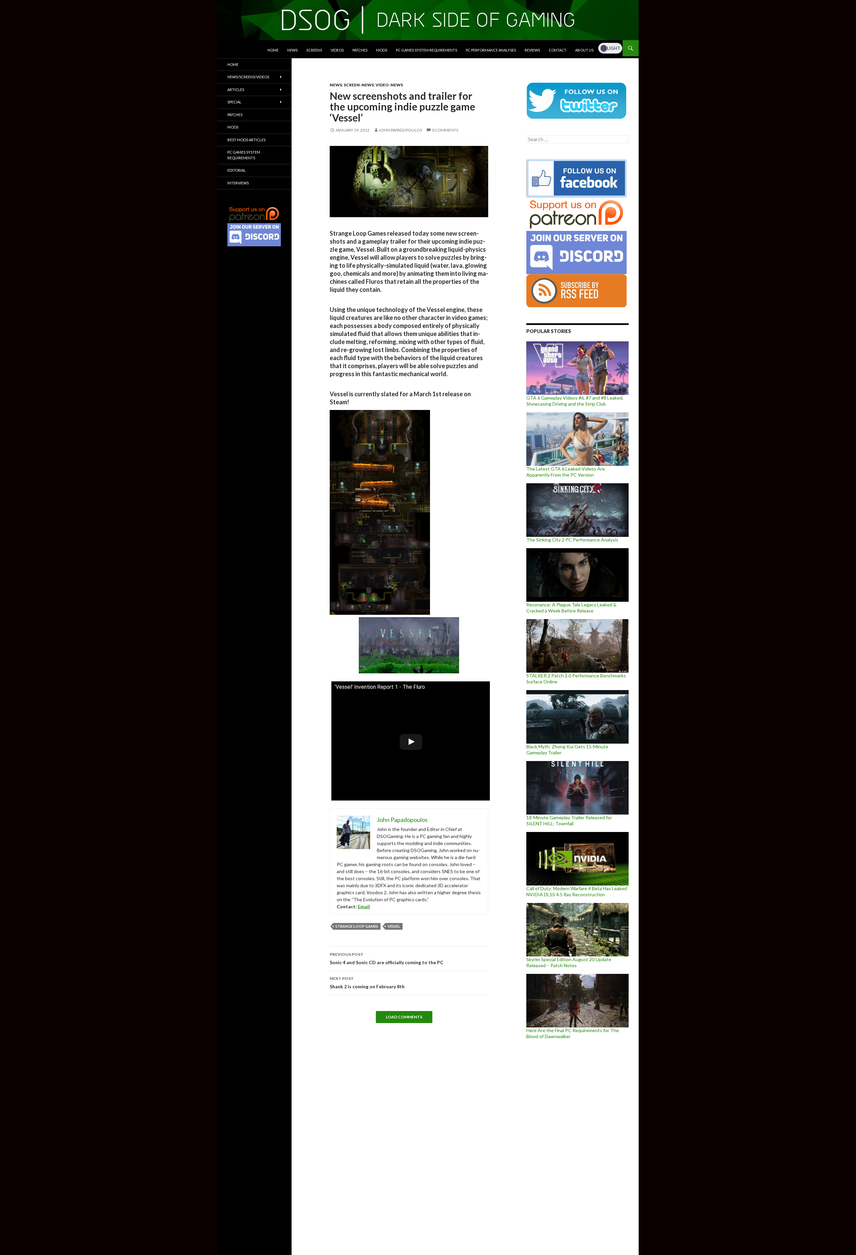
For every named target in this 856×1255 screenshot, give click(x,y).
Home (273, 50)
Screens (314, 50)
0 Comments (445, 130)
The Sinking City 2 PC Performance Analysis (572, 539)
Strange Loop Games (356, 926)
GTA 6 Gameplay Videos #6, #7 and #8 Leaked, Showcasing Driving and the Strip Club (574, 401)
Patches (359, 50)
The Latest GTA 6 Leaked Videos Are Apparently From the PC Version (565, 472)
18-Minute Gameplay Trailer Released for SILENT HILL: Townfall (569, 820)
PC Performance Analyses (491, 50)
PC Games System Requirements (426, 50)
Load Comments (404, 1016)
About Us (584, 50)
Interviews (238, 183)
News (292, 50)
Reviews (532, 50)
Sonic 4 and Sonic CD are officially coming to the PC (386, 958)
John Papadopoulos (400, 130)
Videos (337, 50)
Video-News (389, 84)
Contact (557, 50)
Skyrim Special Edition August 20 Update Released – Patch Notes (568, 962)
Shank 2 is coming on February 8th (367, 982)
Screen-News (359, 84)
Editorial (236, 170)
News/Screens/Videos (248, 77)
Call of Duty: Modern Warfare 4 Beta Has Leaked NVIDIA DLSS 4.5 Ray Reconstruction (576, 891)
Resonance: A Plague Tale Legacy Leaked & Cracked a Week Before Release (571, 607)
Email (364, 906)
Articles (235, 89)
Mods (381, 50)
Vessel (394, 926)
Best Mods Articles (246, 140)
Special (234, 102)
